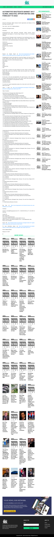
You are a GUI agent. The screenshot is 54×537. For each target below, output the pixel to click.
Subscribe (31, 528)
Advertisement (47, 526)
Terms (46, 522)
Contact (46, 527)
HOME (4, 6)
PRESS (15, 6)
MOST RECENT (10, 6)
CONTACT (20, 6)
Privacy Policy (47, 524)
